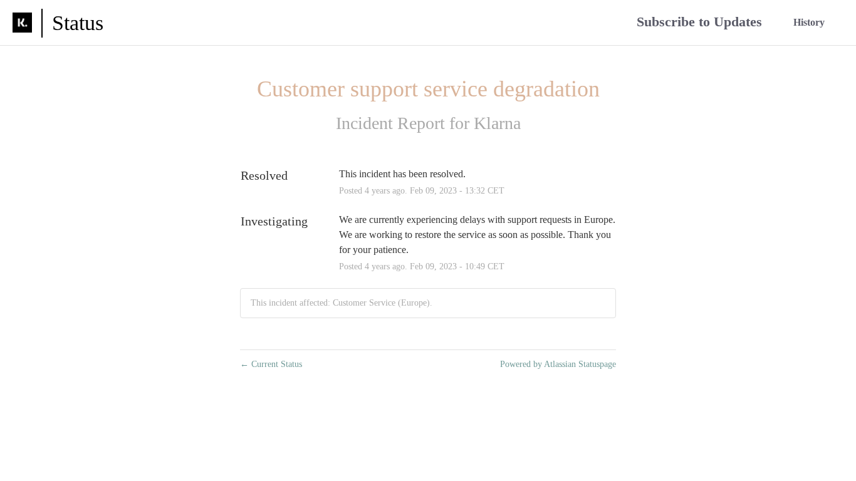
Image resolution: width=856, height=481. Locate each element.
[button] (699, 23)
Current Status (271, 364)
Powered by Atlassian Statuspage (558, 364)
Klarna (497, 123)
